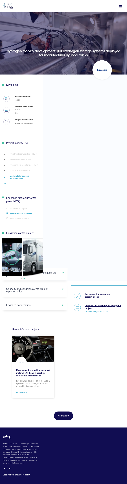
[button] (21, 278)
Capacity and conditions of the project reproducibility (26, 290)
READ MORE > (21, 392)
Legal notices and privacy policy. (16, 475)
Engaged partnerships (18, 305)
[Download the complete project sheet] (77, 296)
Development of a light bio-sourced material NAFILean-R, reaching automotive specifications (33, 373)
